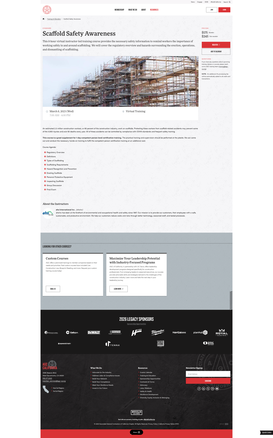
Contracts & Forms (147, 382)
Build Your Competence (101, 382)
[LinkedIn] (203, 388)
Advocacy (143, 385)
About (143, 9)
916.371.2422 (47, 378)
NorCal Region (58, 388)
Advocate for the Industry (101, 372)
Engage (199, 2)
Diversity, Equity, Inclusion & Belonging (154, 397)
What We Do (132, 9)
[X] (208, 388)
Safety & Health (146, 391)
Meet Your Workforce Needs (102, 385)
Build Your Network (99, 378)
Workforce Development (149, 394)
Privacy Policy (152, 424)
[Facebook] (199, 388)
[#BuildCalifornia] (136, 413)
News (193, 2)
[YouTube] (217, 388)
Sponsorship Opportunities (136, 324)
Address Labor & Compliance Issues (106, 375)
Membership (119, 9)
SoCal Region (58, 391)
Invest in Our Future (99, 388)
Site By (222, 424)
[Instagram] (212, 388)
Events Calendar (146, 372)
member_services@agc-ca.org (54, 381)
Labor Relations (146, 388)
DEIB (206, 2)
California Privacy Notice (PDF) (169, 424)
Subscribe (208, 381)
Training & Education (54, 19)
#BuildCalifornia (216, 2)
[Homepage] (47, 10)
